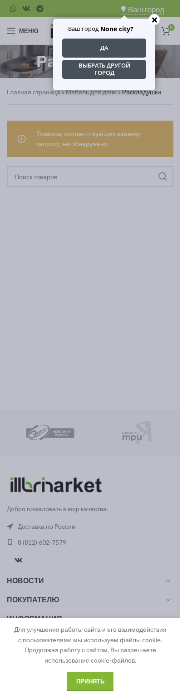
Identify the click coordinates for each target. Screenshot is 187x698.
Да (104, 48)
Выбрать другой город (104, 69)
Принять (90, 681)
